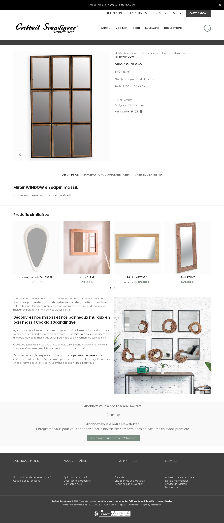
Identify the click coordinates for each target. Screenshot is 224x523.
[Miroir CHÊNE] (87, 247)
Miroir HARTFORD (137, 277)
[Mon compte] (180, 13)
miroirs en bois (82, 334)
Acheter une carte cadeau (180, 477)
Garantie (119, 477)
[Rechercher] (207, 28)
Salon (144, 53)
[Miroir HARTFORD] (137, 247)
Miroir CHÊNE (86, 277)
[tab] (70, 173)
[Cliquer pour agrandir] (20, 155)
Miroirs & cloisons (160, 53)
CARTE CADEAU (198, 13)
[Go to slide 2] (114, 287)
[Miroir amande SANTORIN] (36, 247)
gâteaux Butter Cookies (121, 4)
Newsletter (171, 487)
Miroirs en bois (182, 53)
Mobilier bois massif (126, 53)
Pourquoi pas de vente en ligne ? (32, 477)
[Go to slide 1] (110, 287)
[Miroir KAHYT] (187, 247)
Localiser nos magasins (77, 480)
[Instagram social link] (136, 111)
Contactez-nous (73, 483)
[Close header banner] (220, 5)
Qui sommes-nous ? (75, 477)
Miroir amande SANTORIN (37, 277)
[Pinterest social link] (141, 111)
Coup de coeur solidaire (26, 480)
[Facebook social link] (132, 111)
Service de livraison (176, 483)
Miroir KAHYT (187, 277)
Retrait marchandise (177, 480)
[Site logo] (46, 27)
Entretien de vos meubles (130, 480)
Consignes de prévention (129, 483)
